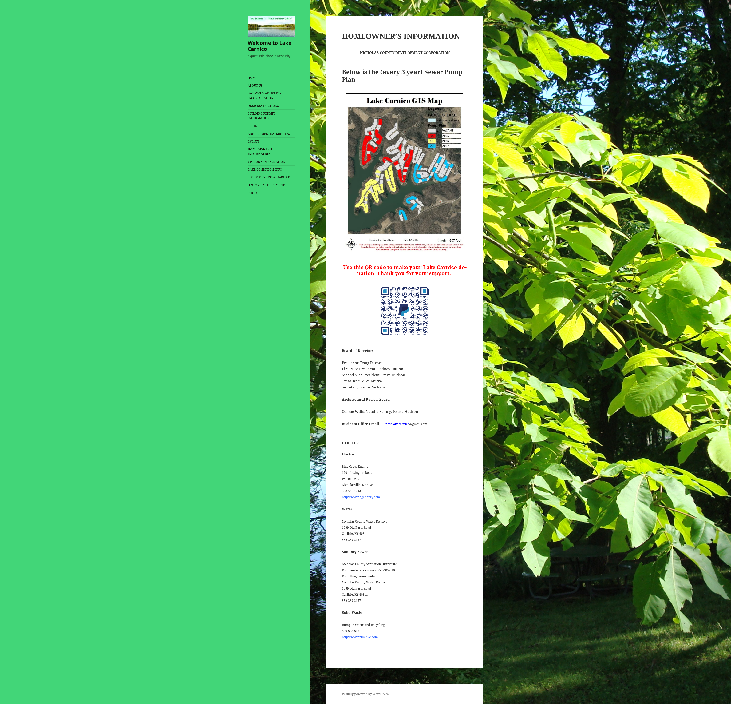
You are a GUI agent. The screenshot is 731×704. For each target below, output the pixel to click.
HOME (252, 78)
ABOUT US (255, 85)
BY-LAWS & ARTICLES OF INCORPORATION (266, 95)
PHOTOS (254, 193)
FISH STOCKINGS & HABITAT (269, 177)
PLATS (252, 126)
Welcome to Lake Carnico (269, 45)
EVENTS (253, 141)
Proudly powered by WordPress (365, 694)
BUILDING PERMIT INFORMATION (261, 115)
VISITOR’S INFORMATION (266, 162)
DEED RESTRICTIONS (263, 106)
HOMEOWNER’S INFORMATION (260, 151)
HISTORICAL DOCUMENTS (267, 185)
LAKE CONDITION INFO (265, 169)
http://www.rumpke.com (360, 637)
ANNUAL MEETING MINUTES (269, 134)
